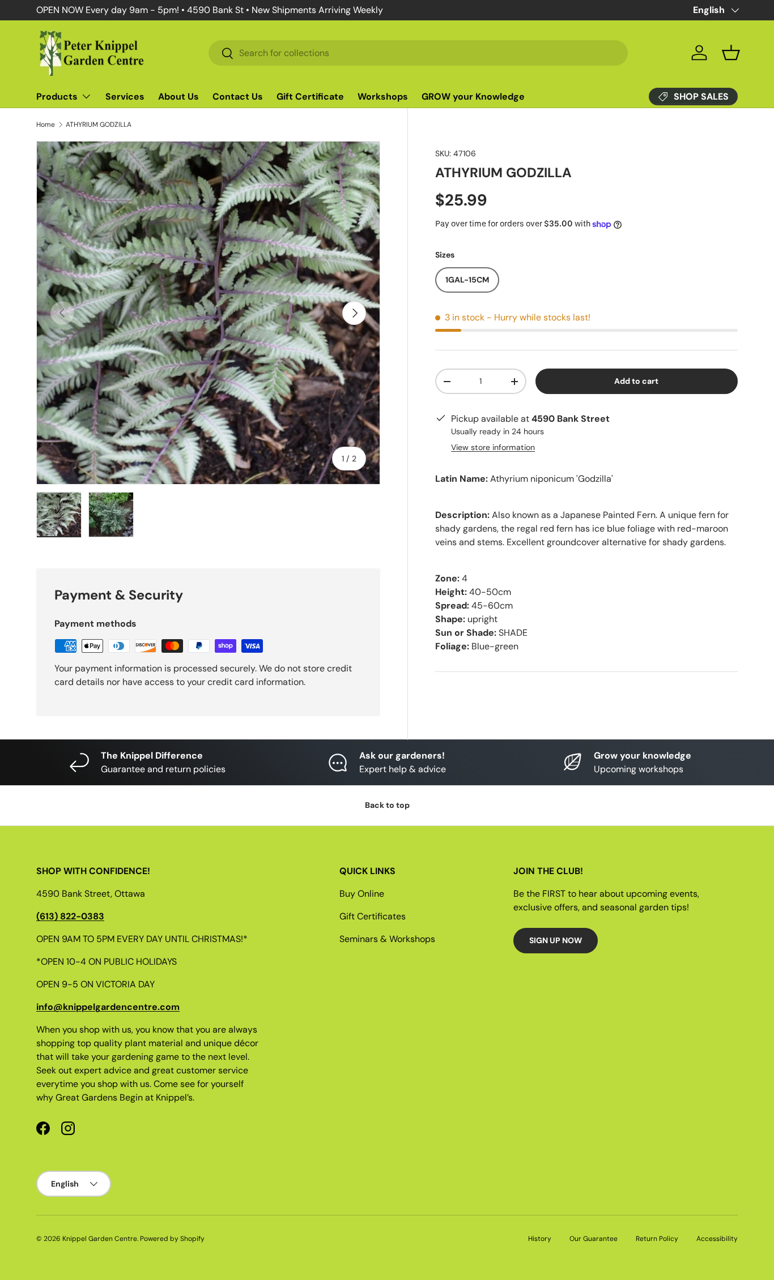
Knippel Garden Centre (99, 1238)
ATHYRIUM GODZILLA (98, 124)
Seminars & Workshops (387, 939)
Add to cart (636, 381)
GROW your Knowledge (473, 96)
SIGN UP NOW (555, 940)
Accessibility (717, 1238)
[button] (730, 52)
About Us (178, 96)
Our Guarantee (593, 1238)
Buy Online (361, 894)
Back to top (387, 805)
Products (57, 96)
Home (45, 124)
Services (124, 96)
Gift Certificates (372, 916)
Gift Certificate (310, 96)
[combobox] (418, 53)
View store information (493, 447)
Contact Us (237, 96)
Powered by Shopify (172, 1238)
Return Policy (657, 1238)
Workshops (383, 96)
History (539, 1238)
